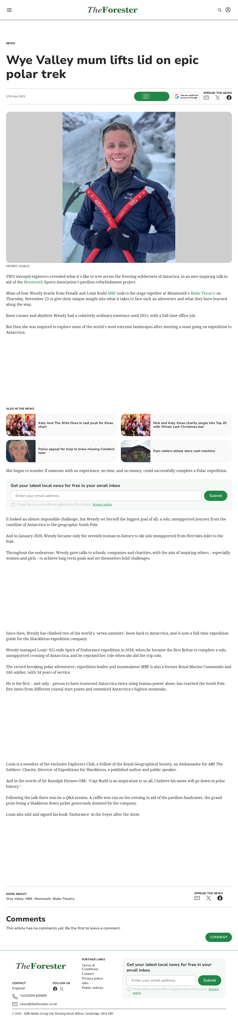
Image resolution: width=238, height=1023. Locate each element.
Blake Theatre (203, 293)
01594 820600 (36, 996)
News (10, 43)
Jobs (85, 983)
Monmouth (33, 282)
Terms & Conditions (90, 967)
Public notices (92, 988)
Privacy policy (92, 978)
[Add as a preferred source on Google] (186, 96)
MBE (112, 293)
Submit (215, 495)
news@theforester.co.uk (38, 1004)
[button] (9, 10)
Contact (88, 974)
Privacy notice (102, 504)
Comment (218, 937)
